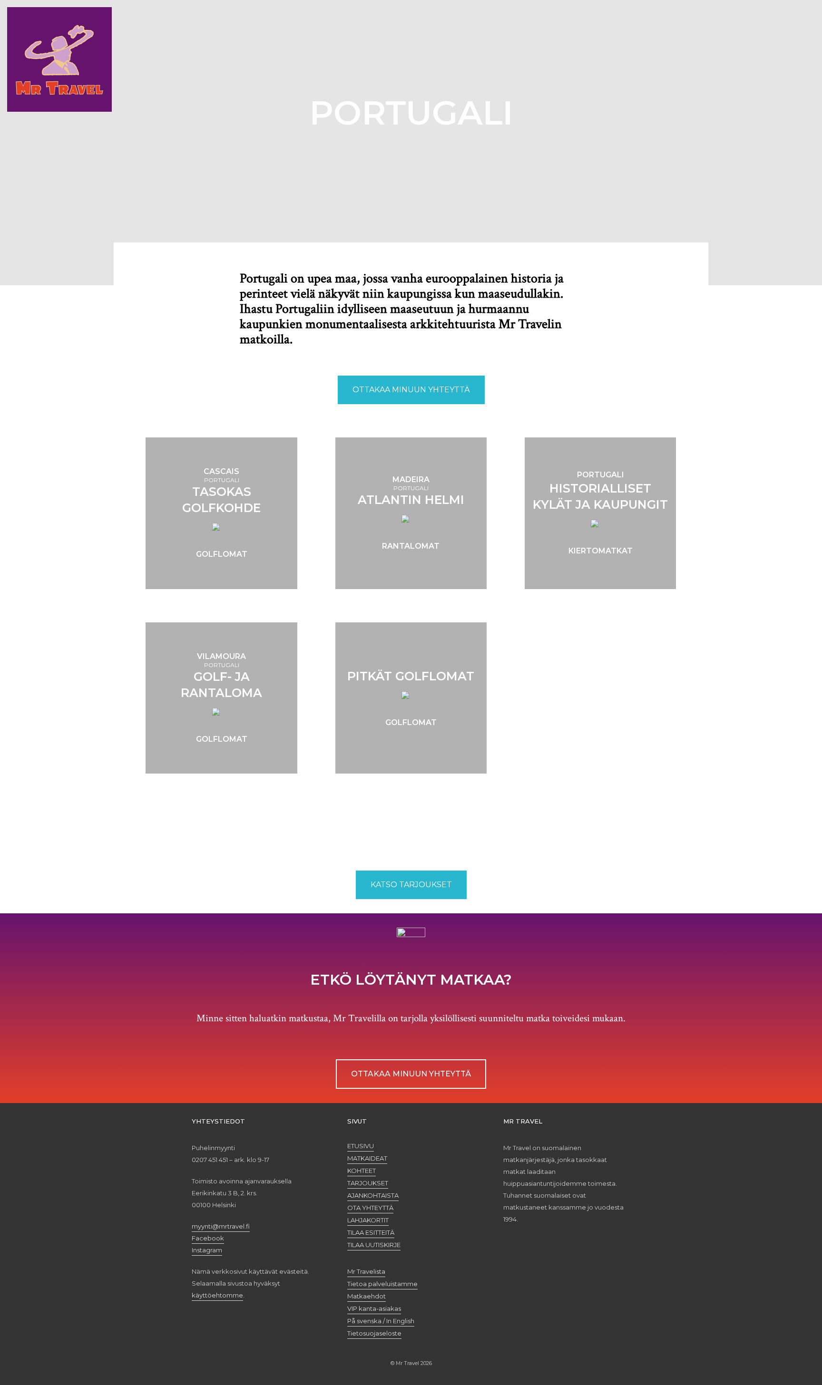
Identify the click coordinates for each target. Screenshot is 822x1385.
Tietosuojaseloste (374, 1333)
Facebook (208, 1238)
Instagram (207, 1250)
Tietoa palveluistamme (382, 1284)
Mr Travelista (366, 1271)
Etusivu (360, 1146)
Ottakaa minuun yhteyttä (411, 389)
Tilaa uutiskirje (374, 1245)
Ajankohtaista (373, 1195)
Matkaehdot (366, 1296)
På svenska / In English (380, 1321)
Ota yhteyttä (370, 1207)
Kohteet (361, 1170)
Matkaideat (367, 1158)
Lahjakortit (368, 1220)
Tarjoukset (367, 1183)
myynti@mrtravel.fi (221, 1226)
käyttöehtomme (217, 1295)
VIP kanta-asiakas (374, 1308)
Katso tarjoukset (411, 884)
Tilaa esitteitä (370, 1232)
